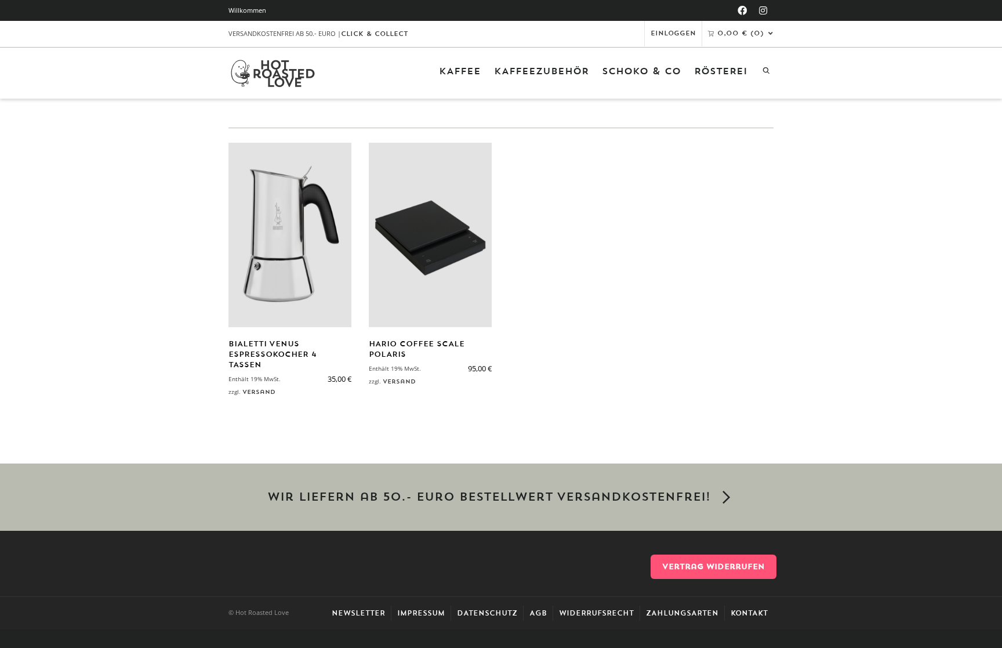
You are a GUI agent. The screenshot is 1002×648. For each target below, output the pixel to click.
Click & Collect (374, 34)
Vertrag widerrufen (713, 566)
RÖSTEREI (720, 71)
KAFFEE (460, 71)
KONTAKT (749, 613)
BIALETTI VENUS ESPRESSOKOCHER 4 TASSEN (272, 354)
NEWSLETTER (358, 613)
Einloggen (673, 33)
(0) (740, 33)
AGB (538, 613)
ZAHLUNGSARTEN (682, 613)
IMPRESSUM (421, 613)
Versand (258, 392)
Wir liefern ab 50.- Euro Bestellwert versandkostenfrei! (488, 497)
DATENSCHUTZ (487, 613)
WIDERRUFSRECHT (596, 613)
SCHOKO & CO (641, 71)
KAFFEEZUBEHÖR (541, 71)
